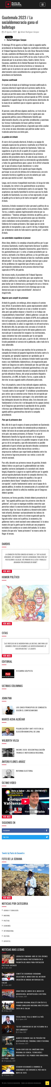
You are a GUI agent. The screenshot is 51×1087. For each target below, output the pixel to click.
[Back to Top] (47, 1083)
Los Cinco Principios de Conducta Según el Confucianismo (31, 709)
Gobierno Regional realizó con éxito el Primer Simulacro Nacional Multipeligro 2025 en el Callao (32, 1005)
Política (6, 921)
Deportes (7, 941)
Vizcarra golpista (24, 670)
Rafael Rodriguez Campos (29, 31)
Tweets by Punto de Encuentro (13, 853)
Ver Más (7, 571)
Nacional (7, 916)
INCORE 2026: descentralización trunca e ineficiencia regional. (30, 751)
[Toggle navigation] (42, 4)
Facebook (6, 830)
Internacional (9, 931)
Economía (7, 926)
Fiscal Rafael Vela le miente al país (30, 1017)
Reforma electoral (24, 770)
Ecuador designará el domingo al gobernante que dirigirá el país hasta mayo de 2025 (31, 1070)
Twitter (6, 837)
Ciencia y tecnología (11, 910)
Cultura (6, 936)
